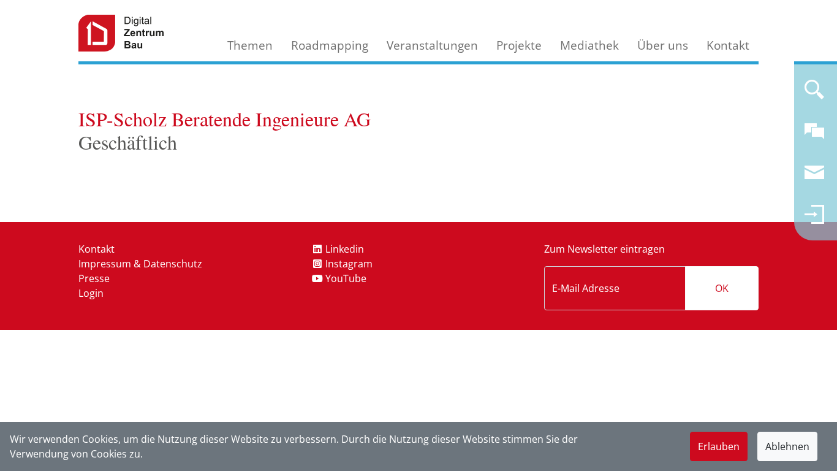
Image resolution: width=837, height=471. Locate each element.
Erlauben (719, 446)
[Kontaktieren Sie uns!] (814, 136)
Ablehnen (787, 446)
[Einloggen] (814, 219)
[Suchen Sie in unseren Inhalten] (814, 94)
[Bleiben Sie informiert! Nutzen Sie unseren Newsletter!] (814, 178)
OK (722, 288)
